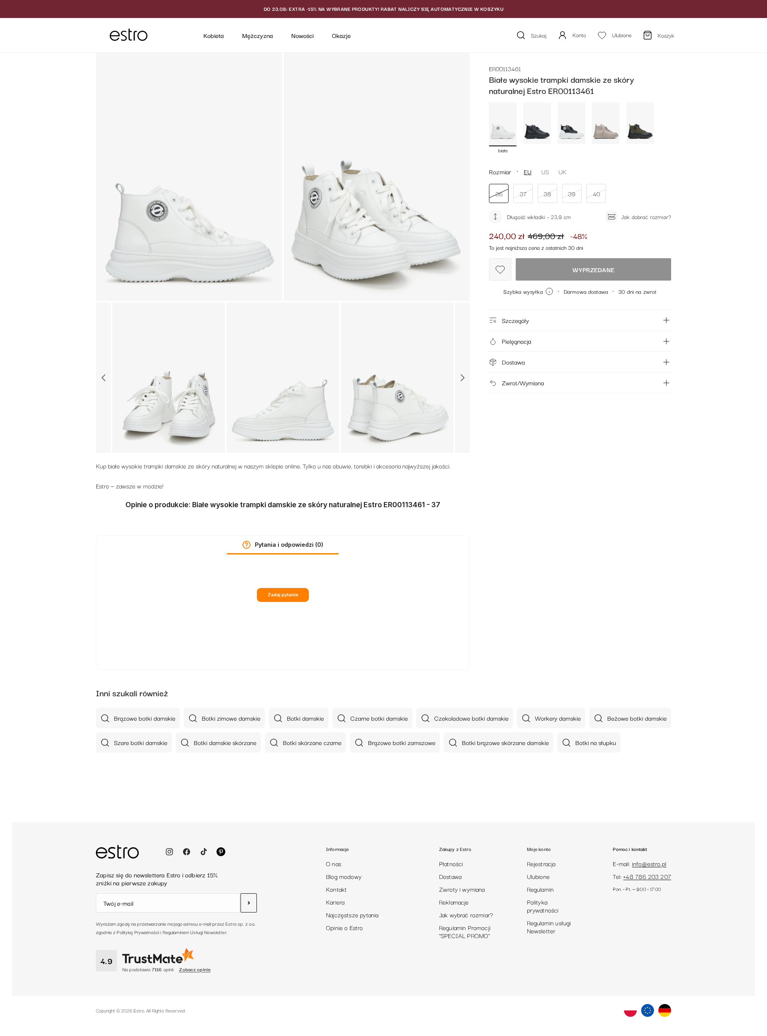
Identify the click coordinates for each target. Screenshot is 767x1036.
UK (562, 171)
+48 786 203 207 (647, 876)
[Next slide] (462, 378)
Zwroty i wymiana (462, 889)
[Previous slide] (103, 378)
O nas (333, 863)
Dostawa (513, 362)
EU (527, 171)
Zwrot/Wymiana (523, 382)
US (545, 171)
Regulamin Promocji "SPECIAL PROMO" (465, 931)
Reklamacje (454, 901)
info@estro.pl (649, 863)
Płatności (451, 863)
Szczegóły (515, 320)
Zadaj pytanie (283, 595)
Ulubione (538, 876)
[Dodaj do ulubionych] (500, 269)
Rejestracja (541, 863)
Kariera (335, 901)
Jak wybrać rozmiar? (466, 914)
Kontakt (336, 889)
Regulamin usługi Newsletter (549, 926)
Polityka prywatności (543, 905)
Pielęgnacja (516, 341)
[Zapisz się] (248, 902)
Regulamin (540, 889)
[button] (246, 545)
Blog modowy (344, 876)
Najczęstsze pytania (352, 914)
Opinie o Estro (344, 927)
